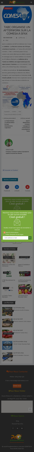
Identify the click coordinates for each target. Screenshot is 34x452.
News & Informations (12, 232)
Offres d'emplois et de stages (14, 234)
